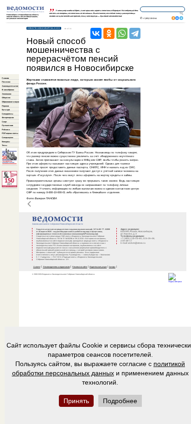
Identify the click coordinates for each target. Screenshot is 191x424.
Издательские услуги (98, 267)
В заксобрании (8, 90)
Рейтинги (6, 129)
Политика (6, 82)
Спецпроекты (7, 114)
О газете (36, 267)
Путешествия (7, 125)
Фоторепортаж (8, 117)
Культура (6, 109)
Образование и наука (10, 102)
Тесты (4, 145)
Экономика (6, 94)
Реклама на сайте (79, 267)
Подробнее (120, 401)
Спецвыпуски (7, 137)
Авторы (112, 267)
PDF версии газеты (10, 133)
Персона (5, 106)
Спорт (4, 121)
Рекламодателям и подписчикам (56, 267)
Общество (6, 97)
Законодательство (10, 86)
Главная (5, 78)
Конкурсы (6, 141)
